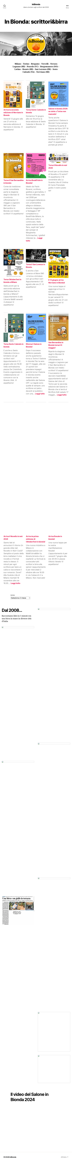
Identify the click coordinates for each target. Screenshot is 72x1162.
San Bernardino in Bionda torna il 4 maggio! (55, 345)
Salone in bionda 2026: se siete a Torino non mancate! (58, 111)
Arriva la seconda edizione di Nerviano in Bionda (13, 112)
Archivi (13, 595)
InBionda (36, 4)
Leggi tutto (40, 394)
